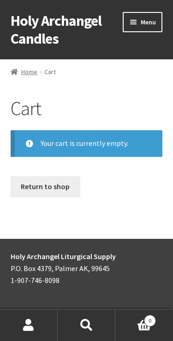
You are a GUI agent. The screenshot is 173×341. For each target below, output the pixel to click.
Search (86, 325)
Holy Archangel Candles (56, 30)
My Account (29, 325)
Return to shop (45, 186)
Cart (133, 317)
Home (29, 72)
